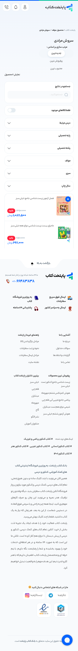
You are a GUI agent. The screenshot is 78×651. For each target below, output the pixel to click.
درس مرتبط (65, 123)
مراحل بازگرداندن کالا (29, 341)
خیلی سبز (34, 382)
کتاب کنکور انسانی (60, 446)
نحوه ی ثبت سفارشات (29, 348)
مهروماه (35, 403)
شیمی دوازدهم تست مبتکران (56, 407)
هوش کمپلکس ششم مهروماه (55, 393)
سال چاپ (66, 186)
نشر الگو (35, 417)
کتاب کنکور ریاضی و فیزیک (37, 439)
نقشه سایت (33, 362)
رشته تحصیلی (64, 148)
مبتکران (35, 396)
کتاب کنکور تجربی (39, 446)
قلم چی (35, 389)
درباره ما (66, 341)
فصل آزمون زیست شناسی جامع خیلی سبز (35, 198)
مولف (68, 161)
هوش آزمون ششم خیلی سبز (57, 414)
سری (68, 173)
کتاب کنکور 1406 (62, 454)
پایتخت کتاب (70, 30)
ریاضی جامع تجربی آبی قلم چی (56, 400)
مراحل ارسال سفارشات (29, 355)
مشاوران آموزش (31, 424)
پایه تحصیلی (64, 136)
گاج (37, 410)
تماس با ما (65, 362)
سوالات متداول (63, 348)
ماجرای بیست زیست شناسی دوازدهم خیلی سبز (32, 226)
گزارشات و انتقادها (61, 355)
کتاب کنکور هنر (18, 446)
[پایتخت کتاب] (59, 7)
